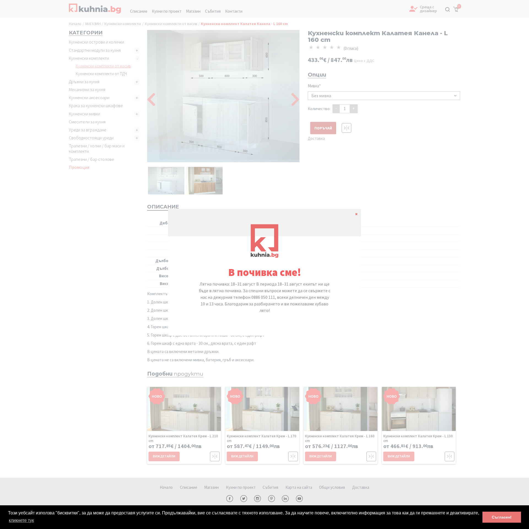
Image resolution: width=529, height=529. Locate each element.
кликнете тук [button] (21, 520)
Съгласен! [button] (502, 517)
